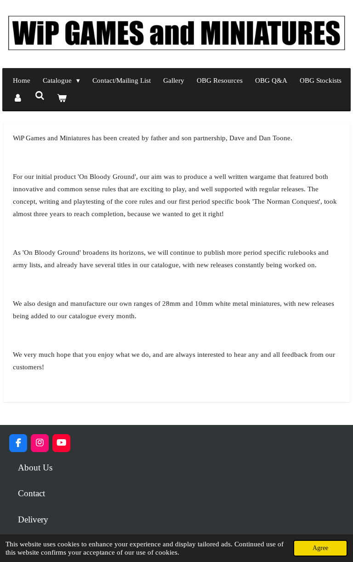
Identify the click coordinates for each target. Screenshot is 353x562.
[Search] (39, 96)
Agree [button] (320, 548)
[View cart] (61, 99)
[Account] (17, 99)
